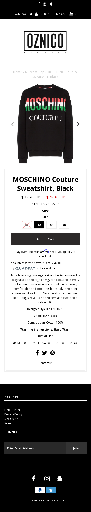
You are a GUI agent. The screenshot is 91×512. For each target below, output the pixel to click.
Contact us (45, 363)
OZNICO (60, 500)
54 (51, 224)
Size (45, 211)
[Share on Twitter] (44, 354)
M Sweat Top (35, 72)
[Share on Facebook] (37, 354)
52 (39, 224)
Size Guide (11, 419)
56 (64, 224)
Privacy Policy (13, 414)
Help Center (12, 410)
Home (17, 72)
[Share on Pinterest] (52, 354)
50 (26, 224)
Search (8, 423)
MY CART (66, 14)
